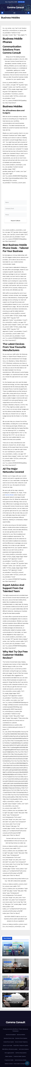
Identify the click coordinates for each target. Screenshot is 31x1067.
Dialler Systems (8, 1056)
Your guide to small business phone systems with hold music (15, 966)
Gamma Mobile (9, 495)
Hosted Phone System (9, 1041)
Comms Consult (15, 7)
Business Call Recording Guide (14, 948)
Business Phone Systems (21, 1038)
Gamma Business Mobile (20, 1060)
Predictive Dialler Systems (20, 1056)
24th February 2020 (11, 985)
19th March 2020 (10, 968)
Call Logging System (9, 1052)
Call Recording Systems (20, 1052)
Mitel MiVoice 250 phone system (10, 1049)
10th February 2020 (11, 1002)
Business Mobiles (21, 1034)
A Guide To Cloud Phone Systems (14, 999)
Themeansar (15, 1031)
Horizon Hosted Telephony (21, 1041)
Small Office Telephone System (20, 1045)
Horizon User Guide (7, 1045)
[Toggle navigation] (14, 13)
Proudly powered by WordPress (10, 1029)
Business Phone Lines (9, 1038)
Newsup (25, 1029)
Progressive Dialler (9, 1060)
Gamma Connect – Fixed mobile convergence (15, 1063)
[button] (26, 13)
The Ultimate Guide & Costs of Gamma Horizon (15, 982)
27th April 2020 (10, 951)
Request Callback (15, 220)
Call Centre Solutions (24, 1049)
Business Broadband (11, 1034)
